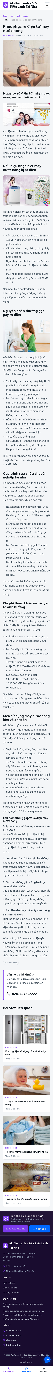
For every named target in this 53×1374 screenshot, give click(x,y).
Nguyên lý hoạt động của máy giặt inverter (22, 1315)
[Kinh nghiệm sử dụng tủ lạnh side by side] (26, 1029)
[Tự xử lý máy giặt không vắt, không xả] (26, 1130)
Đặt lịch (44, 1371)
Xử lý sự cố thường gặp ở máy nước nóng (25, 1103)
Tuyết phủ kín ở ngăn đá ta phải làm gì (26, 1198)
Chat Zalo (41, 1228)
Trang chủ (8, 16)
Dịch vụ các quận (11, 1292)
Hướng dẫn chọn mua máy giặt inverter (21, 1319)
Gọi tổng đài (9, 1371)
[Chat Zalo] (47, 1360)
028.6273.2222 (23, 994)
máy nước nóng (11, 963)
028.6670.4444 (13, 1335)
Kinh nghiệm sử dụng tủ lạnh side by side (25, 1053)
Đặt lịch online (13, 1345)
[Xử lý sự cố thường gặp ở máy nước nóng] (26, 1080)
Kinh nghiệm (22, 16)
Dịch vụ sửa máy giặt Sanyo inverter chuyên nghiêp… (23, 1305)
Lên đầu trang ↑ (26, 1362)
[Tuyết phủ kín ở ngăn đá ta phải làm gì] (26, 1177)
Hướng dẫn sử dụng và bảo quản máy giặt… (23, 1311)
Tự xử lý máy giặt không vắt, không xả (26, 1151)
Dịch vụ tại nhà (10, 1287)
